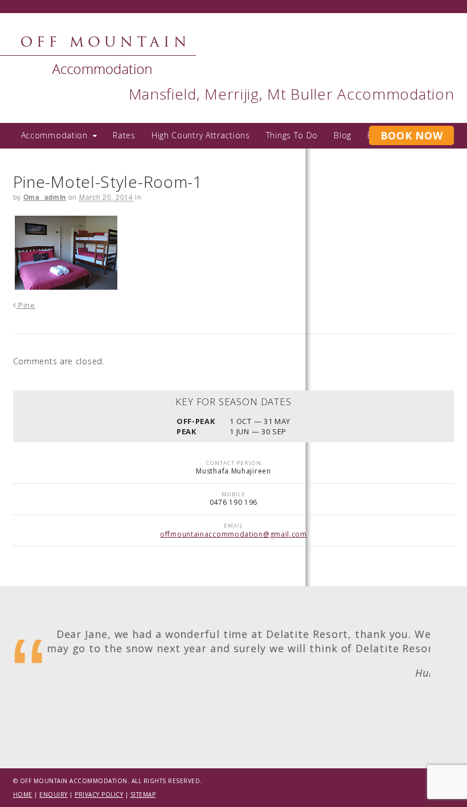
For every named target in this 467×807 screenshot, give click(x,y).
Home (22, 794)
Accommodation (54, 135)
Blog (342, 135)
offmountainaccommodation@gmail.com (233, 534)
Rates (124, 135)
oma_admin (44, 197)
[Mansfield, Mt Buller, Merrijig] (104, 68)
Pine (25, 305)
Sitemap (143, 794)
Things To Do (292, 135)
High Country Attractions (200, 135)
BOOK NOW (411, 135)
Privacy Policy (99, 794)
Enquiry (53, 794)
